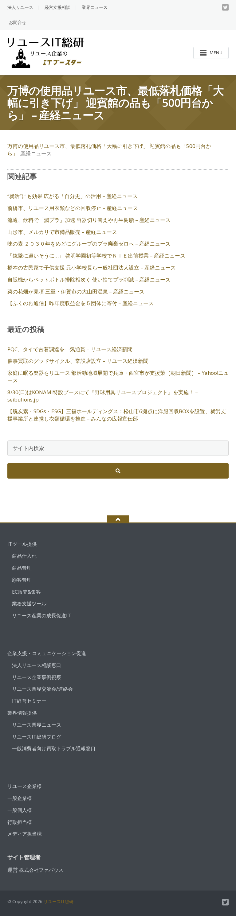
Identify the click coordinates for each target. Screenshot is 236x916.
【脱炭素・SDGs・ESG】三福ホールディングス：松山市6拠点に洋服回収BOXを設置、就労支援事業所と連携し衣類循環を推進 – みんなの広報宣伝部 (116, 415)
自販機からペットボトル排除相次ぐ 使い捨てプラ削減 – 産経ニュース (89, 279)
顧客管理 (22, 579)
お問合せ (17, 22)
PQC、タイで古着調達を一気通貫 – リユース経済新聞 (69, 349)
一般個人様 (19, 810)
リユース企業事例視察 (36, 677)
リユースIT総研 (58, 901)
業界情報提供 (22, 712)
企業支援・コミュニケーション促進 (46, 653)
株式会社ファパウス (41, 870)
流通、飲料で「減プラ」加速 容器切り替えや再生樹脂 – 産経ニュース (89, 219)
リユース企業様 (24, 786)
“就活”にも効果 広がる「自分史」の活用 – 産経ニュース (72, 196)
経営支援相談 (57, 7)
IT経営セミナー (29, 700)
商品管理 (22, 568)
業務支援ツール (29, 603)
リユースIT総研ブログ (36, 736)
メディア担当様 (24, 833)
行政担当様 (19, 822)
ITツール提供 (22, 544)
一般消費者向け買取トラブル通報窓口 (54, 748)
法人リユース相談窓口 (36, 665)
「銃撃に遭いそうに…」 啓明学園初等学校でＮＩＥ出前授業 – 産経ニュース (96, 255)
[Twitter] (225, 7)
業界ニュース (95, 7)
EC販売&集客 (26, 591)
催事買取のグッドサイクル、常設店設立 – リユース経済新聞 (77, 360)
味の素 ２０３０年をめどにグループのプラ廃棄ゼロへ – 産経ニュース (89, 243)
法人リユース (20, 7)
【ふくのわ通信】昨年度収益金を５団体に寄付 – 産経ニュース (80, 303)
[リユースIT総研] (46, 52)
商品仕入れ (24, 556)
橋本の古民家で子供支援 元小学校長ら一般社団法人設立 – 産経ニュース (91, 267)
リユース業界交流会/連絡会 (42, 688)
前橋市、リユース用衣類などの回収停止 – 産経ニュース (72, 208)
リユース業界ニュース (36, 724)
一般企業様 (19, 798)
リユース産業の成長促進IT (41, 615)
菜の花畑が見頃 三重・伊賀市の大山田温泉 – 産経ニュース (75, 291)
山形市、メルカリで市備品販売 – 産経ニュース (62, 231)
